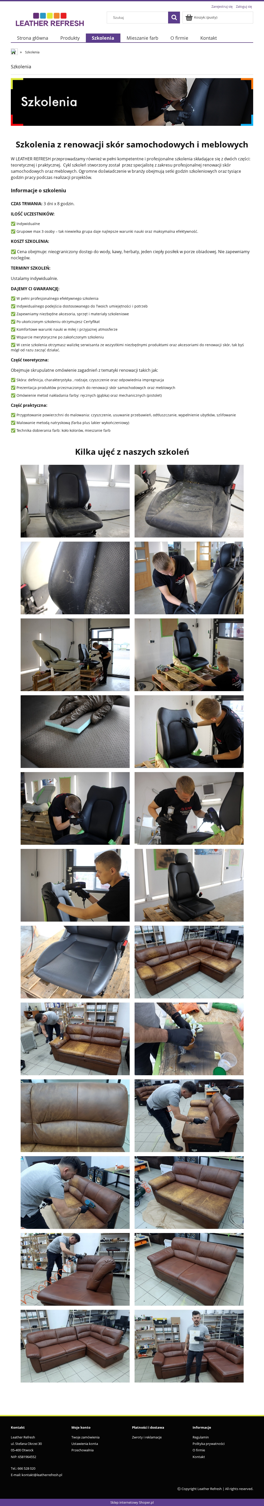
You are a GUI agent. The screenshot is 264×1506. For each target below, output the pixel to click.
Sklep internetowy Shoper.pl (132, 1502)
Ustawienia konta (84, 1443)
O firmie (199, 1450)
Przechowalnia (82, 1450)
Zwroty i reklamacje (147, 1437)
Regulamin (201, 1437)
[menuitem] (32, 38)
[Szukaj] (174, 17)
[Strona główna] (49, 18)
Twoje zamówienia (85, 1437)
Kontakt (199, 1456)
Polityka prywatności (209, 1443)
